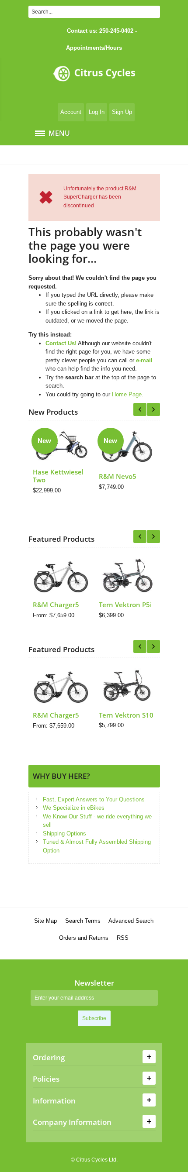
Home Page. (127, 394)
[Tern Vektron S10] (127, 685)
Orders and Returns (83, 938)
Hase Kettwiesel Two (58, 476)
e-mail (144, 360)
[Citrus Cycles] (94, 79)
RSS (123, 938)
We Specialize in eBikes (73, 807)
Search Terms (83, 921)
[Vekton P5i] (127, 575)
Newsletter (94, 982)
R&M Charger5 (56, 604)
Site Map (45, 921)
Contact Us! (61, 343)
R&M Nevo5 (117, 476)
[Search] (154, 12)
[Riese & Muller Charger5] (61, 575)
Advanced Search (130, 921)
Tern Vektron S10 (126, 715)
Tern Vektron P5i (125, 604)
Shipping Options (64, 833)
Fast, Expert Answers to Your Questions (94, 799)
